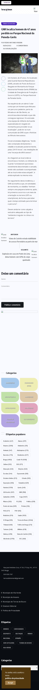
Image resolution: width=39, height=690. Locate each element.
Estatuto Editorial (9, 606)
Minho (29, 397)
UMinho (21, 529)
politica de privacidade (14, 678)
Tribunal (7, 525)
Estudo (26, 478)
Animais (7, 450)
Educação (8, 469)
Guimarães (8, 497)
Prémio (25, 506)
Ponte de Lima (9, 506)
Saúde (22, 515)
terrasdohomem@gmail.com (13, 578)
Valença (7, 534)
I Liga (23, 497)
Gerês (21, 487)
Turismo (7, 529)
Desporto (10, 397)
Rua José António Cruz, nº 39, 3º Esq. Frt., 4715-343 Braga (19, 568)
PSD (6, 511)
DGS (19, 464)
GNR (22, 492)
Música (7, 501)
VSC (22, 539)
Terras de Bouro (10, 420)
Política (31, 501)
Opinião (29, 408)
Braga (7, 460)
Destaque (19, 634)
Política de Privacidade (11, 610)
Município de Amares (11, 597)
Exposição (8, 483)
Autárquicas (22, 450)
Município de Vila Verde (12, 593)
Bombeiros (23, 455)
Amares (10, 383)
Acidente (8, 441)
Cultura (7, 464)
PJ (19, 501)
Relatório (8, 515)
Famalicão (24, 483)
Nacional (10, 408)
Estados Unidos (10, 478)
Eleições (22, 469)
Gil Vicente (8, 492)
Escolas (7, 473)
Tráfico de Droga (24, 525)
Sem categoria (8, 643)
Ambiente (23, 446)
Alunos (22, 441)
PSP (18, 511)
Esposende (22, 473)
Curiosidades (29, 384)
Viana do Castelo (24, 534)
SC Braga (8, 520)
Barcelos (8, 455)
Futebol (8, 487)
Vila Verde (29, 419)
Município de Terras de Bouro (14, 602)
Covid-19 (22, 460)
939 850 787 (8, 574)
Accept (10, 683)
